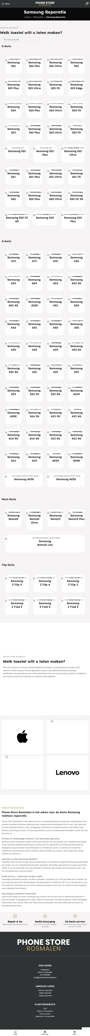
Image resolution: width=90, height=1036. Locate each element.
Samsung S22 (17, 151)
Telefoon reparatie (45, 990)
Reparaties (38, 17)
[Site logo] (45, 3)
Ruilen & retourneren (45, 1011)
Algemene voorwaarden (45, 1016)
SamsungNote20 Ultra (34, 519)
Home (27, 17)
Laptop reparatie (45, 996)
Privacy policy (45, 1014)
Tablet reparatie (45, 993)
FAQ (45, 1008)
